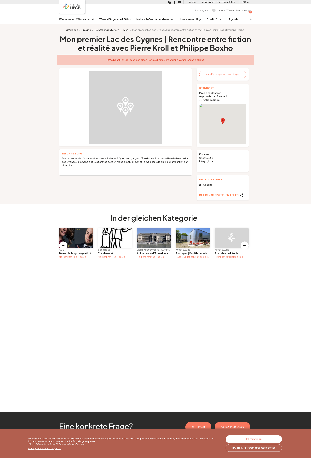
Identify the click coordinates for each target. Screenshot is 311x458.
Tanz (125, 29)
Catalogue (72, 29)
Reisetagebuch (203, 10)
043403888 (206, 157)
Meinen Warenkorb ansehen (233, 10)
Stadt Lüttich (215, 19)
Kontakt (200, 426)
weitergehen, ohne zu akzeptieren (44, 448)
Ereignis (86, 29)
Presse (192, 1)
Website (207, 184)
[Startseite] (72, 7)
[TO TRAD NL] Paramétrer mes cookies (254, 447)
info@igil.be (206, 161)
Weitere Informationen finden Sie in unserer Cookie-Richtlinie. (56, 444)
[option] (125, 107)
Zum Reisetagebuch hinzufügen (222, 74)
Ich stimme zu (254, 438)
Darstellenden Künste (107, 29)
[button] (223, 121)
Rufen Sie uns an (234, 426)
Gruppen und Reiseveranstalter (217, 1)
